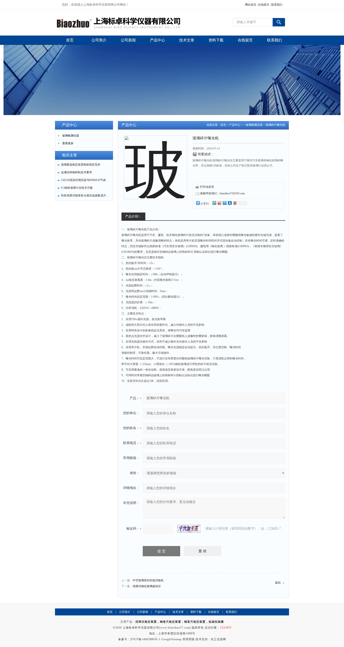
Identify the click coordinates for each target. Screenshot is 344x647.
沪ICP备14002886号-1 (145, 639)
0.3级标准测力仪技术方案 (77, 187)
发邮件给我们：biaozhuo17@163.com (222, 193)
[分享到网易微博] (234, 203)
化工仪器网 (218, 639)
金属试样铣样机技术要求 (76, 172)
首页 (223, 125)
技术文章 (178, 612)
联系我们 (276, 4)
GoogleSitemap (171, 639)
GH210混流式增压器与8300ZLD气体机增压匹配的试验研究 (85, 180)
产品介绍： (133, 216)
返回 (278, 582)
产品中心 (234, 125)
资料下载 (195, 612)
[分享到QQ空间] (214, 203)
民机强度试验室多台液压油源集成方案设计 (85, 195)
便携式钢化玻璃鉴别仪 (147, 586)
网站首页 (250, 4)
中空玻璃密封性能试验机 (148, 580)
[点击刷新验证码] (189, 529)
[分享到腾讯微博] (224, 203)
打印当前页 (207, 186)
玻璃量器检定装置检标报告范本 (80, 164)
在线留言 (263, 4)
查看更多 (67, 143)
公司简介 (124, 612)
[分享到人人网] (229, 203)
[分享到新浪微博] (219, 203)
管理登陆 (189, 639)
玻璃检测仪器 (70, 135)
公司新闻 (142, 612)
